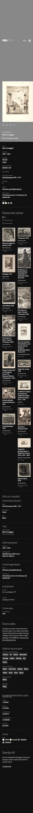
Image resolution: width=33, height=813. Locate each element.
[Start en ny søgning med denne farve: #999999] (11, 203)
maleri (5, 669)
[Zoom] (3, 125)
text (24, 658)
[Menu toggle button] (30, 40)
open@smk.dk (6, 766)
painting (18, 658)
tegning (20, 669)
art (11, 654)
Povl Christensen (7, 177)
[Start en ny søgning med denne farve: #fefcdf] (6, 203)
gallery (12, 658)
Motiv (5, 680)
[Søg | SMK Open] (7, 41)
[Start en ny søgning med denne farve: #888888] (9, 203)
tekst (16, 673)
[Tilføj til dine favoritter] (14, 125)
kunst (10, 673)
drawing (5, 658)
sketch (15, 654)
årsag (4, 686)
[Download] (7, 125)
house (5, 662)
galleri (5, 673)
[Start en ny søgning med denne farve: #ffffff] (3, 203)
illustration (23, 654)
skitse (26, 669)
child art (5, 654)
